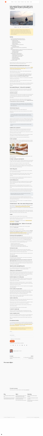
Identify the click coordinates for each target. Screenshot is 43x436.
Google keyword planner (27, 239)
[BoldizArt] (5, 1)
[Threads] (27, 345)
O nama (15, 1)
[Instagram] (31, 433)
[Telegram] (22, 345)
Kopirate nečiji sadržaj (15, 57)
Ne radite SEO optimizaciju (16, 58)
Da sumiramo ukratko (14, 60)
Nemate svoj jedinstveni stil (16, 59)
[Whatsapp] (20, 345)
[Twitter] (15, 345)
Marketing (15, 27)
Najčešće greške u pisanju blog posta (16, 53)
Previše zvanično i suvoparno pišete (17, 56)
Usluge (19, 1)
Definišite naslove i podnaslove (16, 42)
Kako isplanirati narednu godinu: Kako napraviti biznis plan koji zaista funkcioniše (9, 395)
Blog (25, 1)
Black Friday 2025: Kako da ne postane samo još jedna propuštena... (33, 395)
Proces (6, 398)
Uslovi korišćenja (18, 433)
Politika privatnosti (18, 432)
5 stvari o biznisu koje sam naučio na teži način (15, 358)
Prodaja (36, 398)
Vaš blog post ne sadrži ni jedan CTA (17, 54)
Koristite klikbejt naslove (15, 46)
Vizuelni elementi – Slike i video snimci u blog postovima (19, 47)
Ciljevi (20, 27)
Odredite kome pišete (15, 40)
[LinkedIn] (13, 345)
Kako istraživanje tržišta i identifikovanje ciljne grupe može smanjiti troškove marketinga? (21, 395)
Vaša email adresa (12, 335)
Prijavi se (12, 341)
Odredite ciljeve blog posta (16, 41)
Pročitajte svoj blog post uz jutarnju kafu (18, 44)
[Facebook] (11, 345)
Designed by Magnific (36, 417)
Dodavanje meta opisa (15, 51)
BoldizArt (9, 417)
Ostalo (12, 48)
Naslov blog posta (13, 45)
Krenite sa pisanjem (15, 43)
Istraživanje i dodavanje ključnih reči (17, 50)
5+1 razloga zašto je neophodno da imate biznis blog (28, 358)
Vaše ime (11, 331)
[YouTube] (36, 433)
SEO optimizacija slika (15, 52)
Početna (12, 1)
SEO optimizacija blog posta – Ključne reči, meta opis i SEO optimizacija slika (21, 49)
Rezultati (22, 1)
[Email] (24, 345)
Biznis (8, 398)
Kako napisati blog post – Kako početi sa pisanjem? (18, 39)
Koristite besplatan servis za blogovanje (17, 55)
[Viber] (18, 345)
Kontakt (28, 1)
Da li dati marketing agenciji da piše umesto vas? (18, 38)
